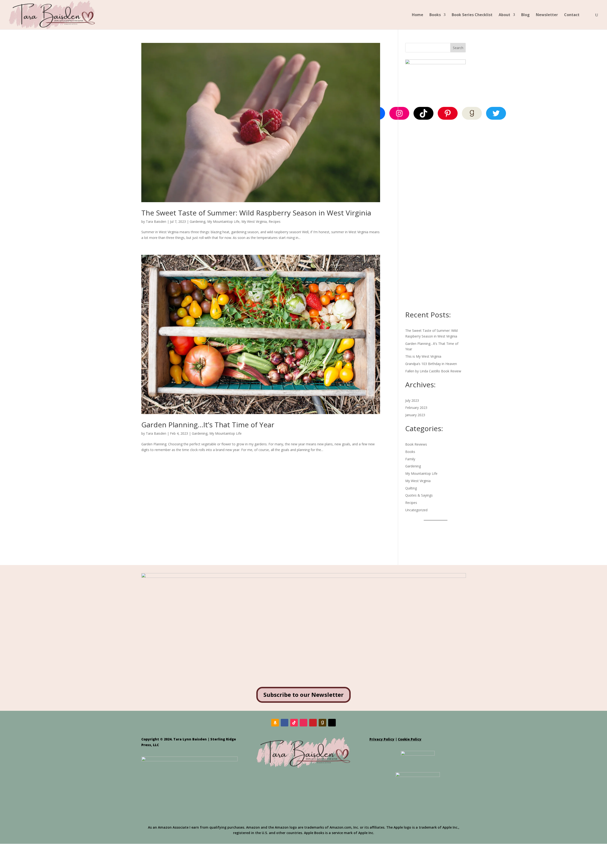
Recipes (275, 221)
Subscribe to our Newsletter (303, 694)
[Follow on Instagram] (303, 722)
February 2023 (416, 407)
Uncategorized (416, 510)
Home (417, 15)
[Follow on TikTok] (294, 722)
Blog (525, 15)
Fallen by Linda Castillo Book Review (433, 371)
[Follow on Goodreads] (322, 722)
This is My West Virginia (423, 356)
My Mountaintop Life (223, 221)
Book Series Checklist (472, 15)
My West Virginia (254, 221)
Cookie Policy (409, 739)
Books (435, 15)
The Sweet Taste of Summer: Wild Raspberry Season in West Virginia (256, 213)
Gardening (197, 221)
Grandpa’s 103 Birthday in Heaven (431, 363)
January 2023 (415, 415)
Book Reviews (416, 444)
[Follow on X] (332, 722)
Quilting (411, 488)
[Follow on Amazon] (275, 722)
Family (410, 459)
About (504, 15)
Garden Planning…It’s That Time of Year (207, 424)
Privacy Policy (381, 739)
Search (458, 48)
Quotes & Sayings (419, 495)
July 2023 (412, 400)
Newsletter (547, 15)
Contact (571, 15)
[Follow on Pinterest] (313, 722)
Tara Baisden (156, 221)
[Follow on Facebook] (284, 722)
